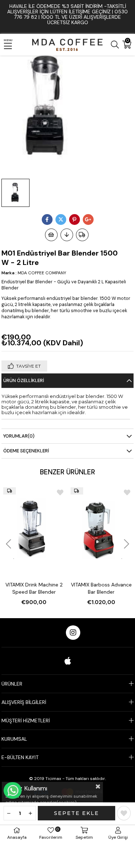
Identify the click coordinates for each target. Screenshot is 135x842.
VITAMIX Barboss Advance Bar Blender (101, 588)
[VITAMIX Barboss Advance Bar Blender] (101, 528)
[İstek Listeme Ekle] (51, 235)
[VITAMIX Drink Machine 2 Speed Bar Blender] (34, 528)
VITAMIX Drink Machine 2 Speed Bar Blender (34, 588)
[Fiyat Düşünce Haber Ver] (66, 235)
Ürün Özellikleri (23, 380)
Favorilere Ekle (60, 492)
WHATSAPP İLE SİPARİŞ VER (13, 790)
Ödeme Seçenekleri (26, 451)
